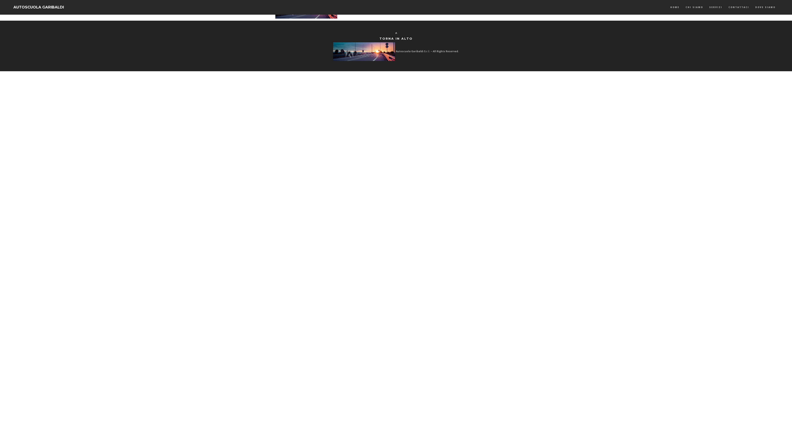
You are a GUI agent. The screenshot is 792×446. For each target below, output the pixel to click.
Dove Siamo (765, 7)
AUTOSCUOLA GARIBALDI (38, 7)
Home (674, 7)
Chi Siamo (694, 7)
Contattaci (738, 7)
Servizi (715, 7)
